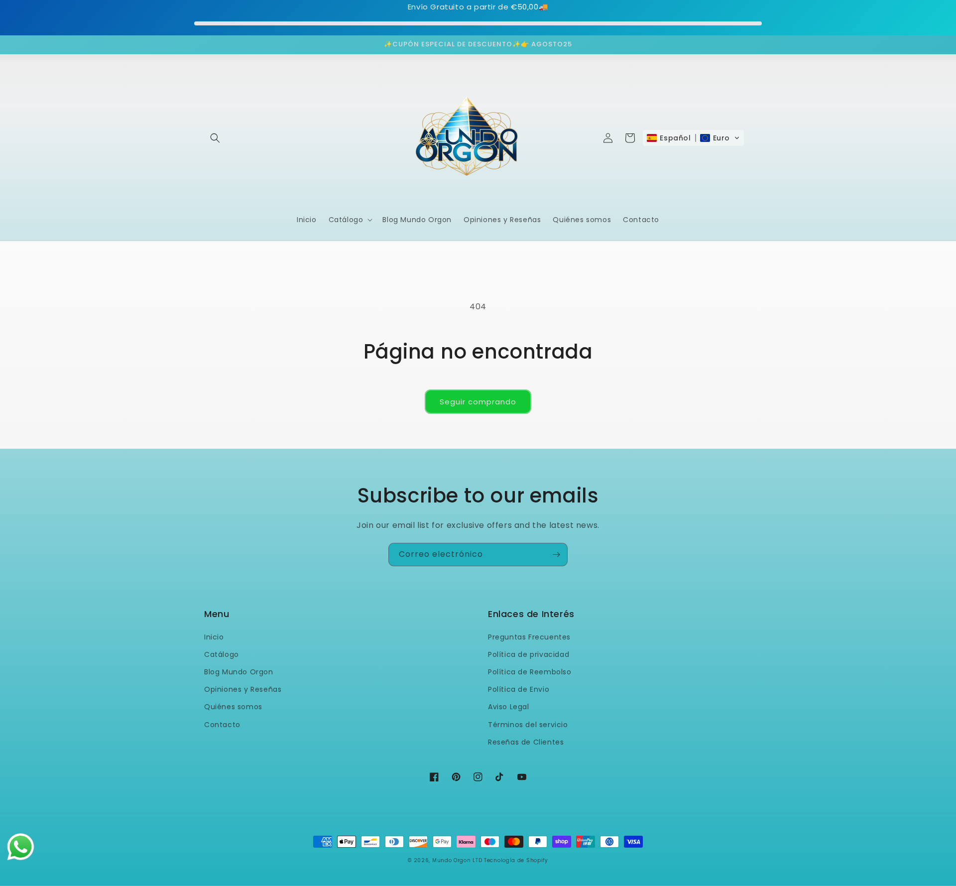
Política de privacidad (528, 654)
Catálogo (221, 654)
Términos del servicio (528, 725)
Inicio (214, 637)
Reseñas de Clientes (526, 742)
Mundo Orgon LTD (457, 860)
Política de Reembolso (530, 672)
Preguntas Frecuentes (529, 637)
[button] (215, 138)
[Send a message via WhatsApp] (20, 847)
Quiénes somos (233, 707)
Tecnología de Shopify (516, 860)
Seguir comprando (478, 401)
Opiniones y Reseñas (242, 689)
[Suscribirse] (556, 554)
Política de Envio (518, 689)
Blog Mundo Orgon (238, 672)
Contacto (222, 725)
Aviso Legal (508, 707)
